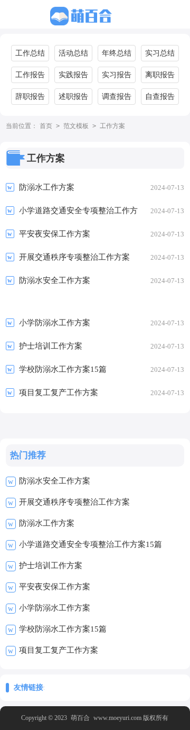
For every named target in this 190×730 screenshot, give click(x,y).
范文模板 (76, 126)
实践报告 (73, 75)
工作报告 (30, 75)
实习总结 (160, 53)
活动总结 (73, 53)
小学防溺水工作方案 (54, 608)
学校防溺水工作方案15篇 (63, 629)
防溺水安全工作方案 (54, 481)
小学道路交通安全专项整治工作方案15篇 (90, 544)
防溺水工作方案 (46, 523)
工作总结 (30, 53)
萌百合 (80, 718)
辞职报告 (30, 97)
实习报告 (116, 75)
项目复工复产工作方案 (58, 650)
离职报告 (160, 75)
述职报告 (73, 97)
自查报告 (160, 97)
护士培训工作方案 (50, 565)
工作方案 (112, 126)
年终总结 (116, 53)
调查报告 (116, 97)
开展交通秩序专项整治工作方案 (74, 502)
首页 (46, 126)
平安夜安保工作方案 (54, 586)
